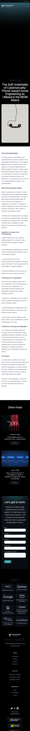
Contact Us (15, 664)
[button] (27, 6)
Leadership (15, 656)
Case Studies (15, 692)
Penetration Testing (15, 677)
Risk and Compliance (15, 674)
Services (15, 671)
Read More (15, 443)
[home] (7, 6)
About (15, 653)
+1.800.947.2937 (15, 646)
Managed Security (15, 679)
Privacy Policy (15, 711)
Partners (15, 659)
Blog (15, 690)
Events (15, 695)
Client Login (26, 1)
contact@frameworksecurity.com (15, 643)
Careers (15, 661)
